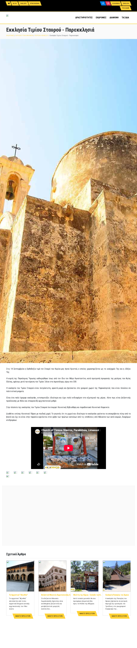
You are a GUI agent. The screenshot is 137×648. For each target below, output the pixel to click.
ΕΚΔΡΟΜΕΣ (101, 17)
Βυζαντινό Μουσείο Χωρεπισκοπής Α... (56, 595)
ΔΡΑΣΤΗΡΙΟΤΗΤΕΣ (84, 17)
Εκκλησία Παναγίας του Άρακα (117, 595)
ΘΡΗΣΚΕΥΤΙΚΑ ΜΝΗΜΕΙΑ (24, 35)
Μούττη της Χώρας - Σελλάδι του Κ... (87, 595)
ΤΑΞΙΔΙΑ (125, 17)
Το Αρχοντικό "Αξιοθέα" (18, 595)
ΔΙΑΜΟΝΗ (114, 17)
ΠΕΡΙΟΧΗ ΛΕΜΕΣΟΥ (41, 35)
